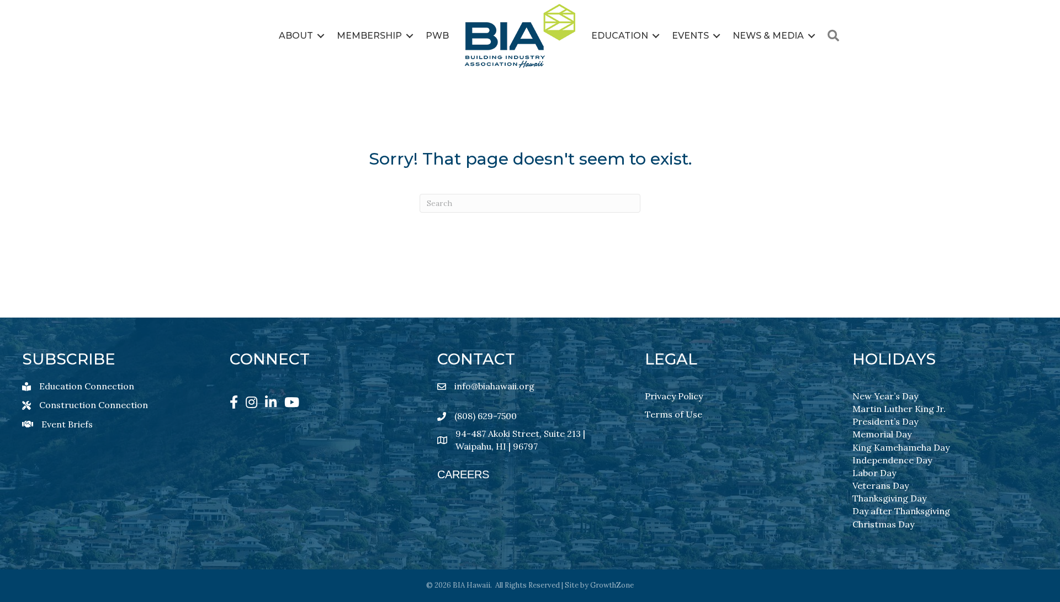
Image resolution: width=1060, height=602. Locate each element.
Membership (369, 35)
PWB (437, 35)
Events (690, 35)
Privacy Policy (674, 396)
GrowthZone (612, 585)
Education (619, 35)
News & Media (768, 35)
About (296, 35)
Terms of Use (673, 414)
